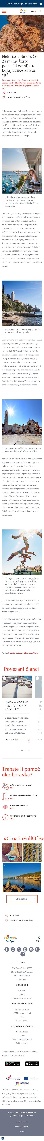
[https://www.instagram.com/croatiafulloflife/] (13, 949)
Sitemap (22, 1131)
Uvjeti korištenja (22, 1122)
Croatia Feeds (22, 1032)
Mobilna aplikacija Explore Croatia (22, 3)
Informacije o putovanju (22, 998)
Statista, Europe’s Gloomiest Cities (23, 653)
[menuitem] (12, 1063)
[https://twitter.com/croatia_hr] (19, 949)
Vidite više (11, 740)
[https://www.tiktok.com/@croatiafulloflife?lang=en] (22, 954)
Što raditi (22, 990)
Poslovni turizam (22, 1009)
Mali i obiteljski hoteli (22, 1039)
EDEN (22, 1035)
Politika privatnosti (22, 1127)
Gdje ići (22, 994)
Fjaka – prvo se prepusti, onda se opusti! (16, 706)
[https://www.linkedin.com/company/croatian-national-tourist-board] (37, 949)
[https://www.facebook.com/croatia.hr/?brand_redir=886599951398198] (6, 949)
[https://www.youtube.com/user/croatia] (31, 949)
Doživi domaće (22, 1043)
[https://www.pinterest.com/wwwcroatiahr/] (25, 949)
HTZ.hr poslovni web (22, 1013)
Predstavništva (22, 1020)
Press (22, 1017)
